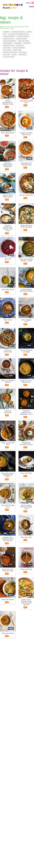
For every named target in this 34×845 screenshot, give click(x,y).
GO (7, 107)
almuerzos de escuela (18, 31)
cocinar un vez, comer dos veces (19, 34)
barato (30, 31)
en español (17, 43)
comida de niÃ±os (8, 38)
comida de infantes (9, 36)
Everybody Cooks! (8, 45)
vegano (14, 54)
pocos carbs (7, 50)
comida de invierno (23, 36)
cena (4, 34)
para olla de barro (18, 47)
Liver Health (7, 47)
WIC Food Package (8, 56)
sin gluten (6, 54)
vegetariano (22, 54)
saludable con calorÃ (10, 52)
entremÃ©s (27, 43)
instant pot (20, 45)
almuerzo (6, 31)
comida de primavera (9, 41)
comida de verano (23, 41)
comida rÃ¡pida (7, 43)
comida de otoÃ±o (21, 38)
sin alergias (22, 52)
